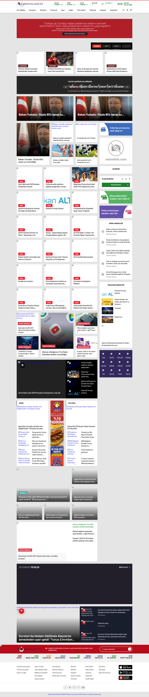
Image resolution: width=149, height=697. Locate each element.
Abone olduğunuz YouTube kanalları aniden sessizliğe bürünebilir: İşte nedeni (83, 525)
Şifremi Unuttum (104, 673)
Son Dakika (21, 10)
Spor (63, 10)
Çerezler (74, 694)
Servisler (32, 10)
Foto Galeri (81, 10)
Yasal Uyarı (98, 694)
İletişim (58, 694)
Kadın (71, 10)
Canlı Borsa (56, 666)
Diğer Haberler (107, 46)
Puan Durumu (75, 657)
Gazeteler (113, 10)
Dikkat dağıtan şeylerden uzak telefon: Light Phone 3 (83, 532)
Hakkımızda (51, 694)
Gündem (43, 10)
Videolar (93, 10)
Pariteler (99, 657)
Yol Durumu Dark (22, 670)
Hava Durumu (60, 657)
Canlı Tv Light (21, 673)
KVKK (80, 694)
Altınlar (73, 666)
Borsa (19, 657)
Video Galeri (89, 670)
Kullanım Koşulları (88, 694)
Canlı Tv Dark (39, 666)
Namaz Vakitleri (32, 657)
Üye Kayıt (102, 670)
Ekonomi (53, 10)
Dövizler (73, 670)
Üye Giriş (102, 666)
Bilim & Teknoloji (116, 46)
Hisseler (87, 657)
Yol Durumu (111, 657)
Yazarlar (103, 10)
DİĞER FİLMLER (123, 567)
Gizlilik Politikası (66, 694)
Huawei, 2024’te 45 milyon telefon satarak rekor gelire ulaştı (83, 539)
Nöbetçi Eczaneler (41, 673)
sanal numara (39, 679)
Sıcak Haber (89, 679)
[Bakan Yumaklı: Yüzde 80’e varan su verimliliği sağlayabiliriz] (33, 139)
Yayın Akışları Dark (41, 670)
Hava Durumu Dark (23, 666)
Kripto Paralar (126, 657)
